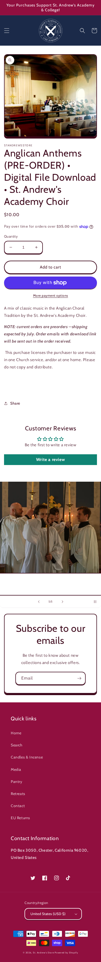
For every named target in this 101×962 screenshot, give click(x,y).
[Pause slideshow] (95, 602)
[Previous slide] (39, 602)
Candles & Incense (27, 757)
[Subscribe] (79, 678)
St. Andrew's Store (43, 952)
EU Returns (20, 817)
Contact (18, 805)
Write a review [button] (50, 459)
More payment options (50, 295)
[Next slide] (62, 602)
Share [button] (15, 403)
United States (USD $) (47, 914)
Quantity (11, 236)
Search (17, 745)
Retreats (18, 793)
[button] (7, 31)
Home (16, 733)
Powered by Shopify (66, 952)
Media (16, 769)
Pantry (16, 781)
